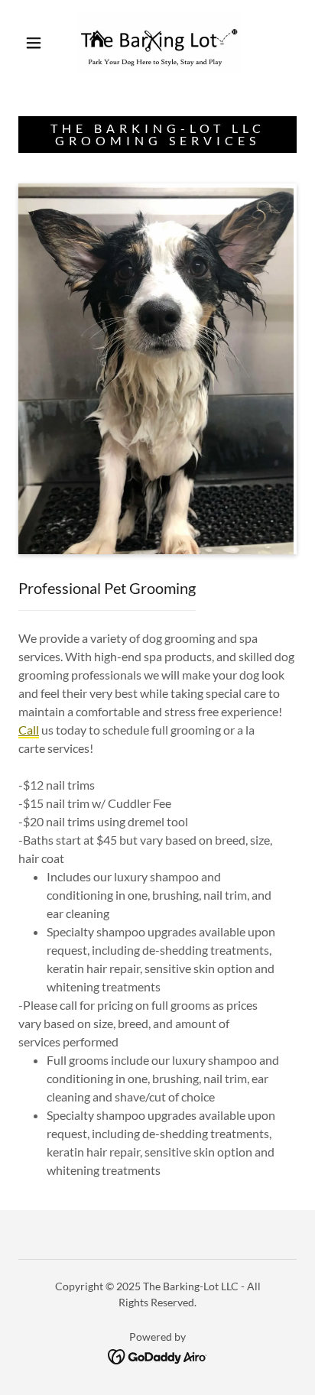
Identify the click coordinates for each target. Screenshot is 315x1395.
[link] (159, 42)
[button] (33, 43)
